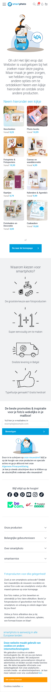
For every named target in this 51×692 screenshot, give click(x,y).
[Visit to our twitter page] (16, 495)
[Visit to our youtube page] (29, 495)
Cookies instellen (12, 686)
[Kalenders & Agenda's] (37, 179)
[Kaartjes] (14, 179)
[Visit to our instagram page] (35, 495)
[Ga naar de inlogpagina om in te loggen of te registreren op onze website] (38, 4)
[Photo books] (37, 116)
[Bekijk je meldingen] (42, 4)
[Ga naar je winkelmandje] (46, 4)
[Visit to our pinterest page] (22, 495)
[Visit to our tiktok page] (41, 495)
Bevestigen (10, 431)
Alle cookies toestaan (14, 680)
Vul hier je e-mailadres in (16, 420)
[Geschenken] (14, 116)
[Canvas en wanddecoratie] (37, 146)
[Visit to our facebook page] (10, 495)
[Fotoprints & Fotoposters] (14, 146)
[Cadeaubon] (37, 210)
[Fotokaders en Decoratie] (14, 210)
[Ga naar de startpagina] (17, 4)
